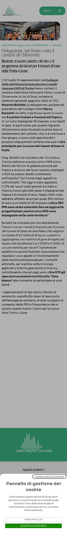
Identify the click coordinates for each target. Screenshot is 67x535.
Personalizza (33, 519)
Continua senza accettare (49, 476)
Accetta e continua (33, 525)
